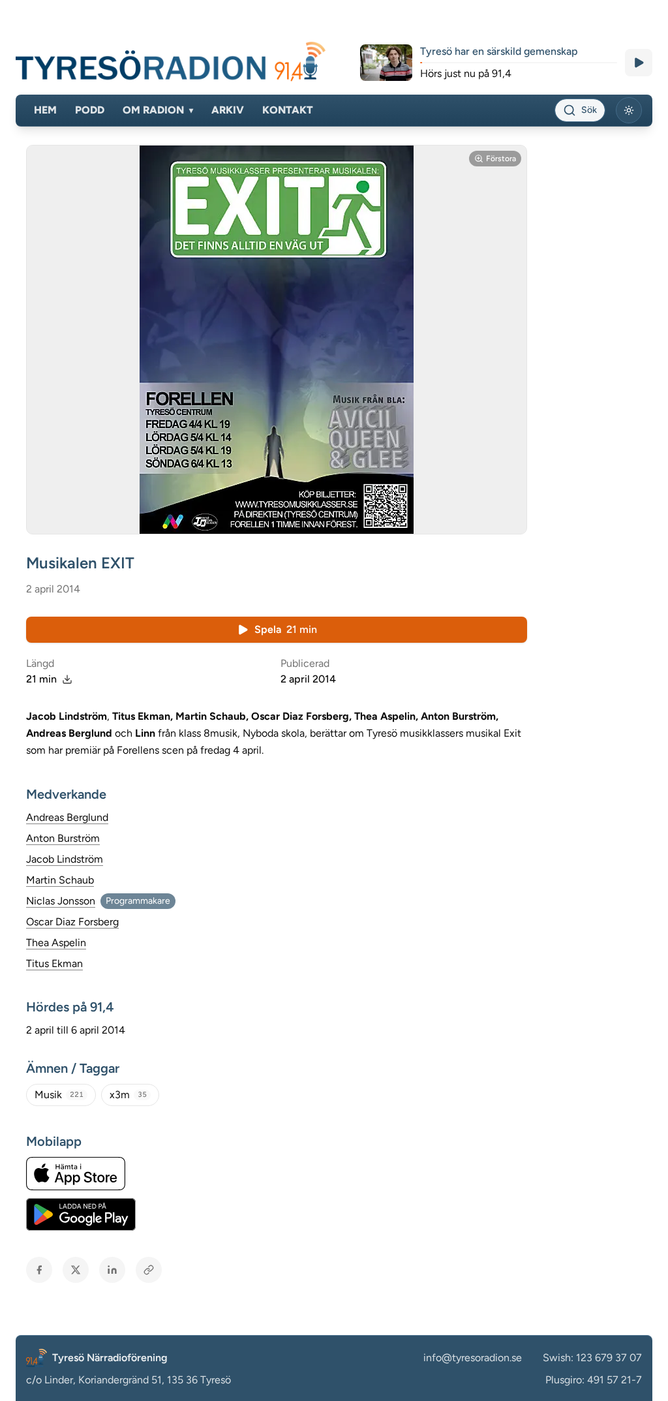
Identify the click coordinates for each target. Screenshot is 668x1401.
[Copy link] (149, 1270)
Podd (89, 110)
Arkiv (227, 110)
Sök (589, 109)
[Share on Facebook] (39, 1270)
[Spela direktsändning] (638, 62)
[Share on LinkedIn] (112, 1270)
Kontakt (287, 110)
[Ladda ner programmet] (67, 679)
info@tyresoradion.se (472, 1357)
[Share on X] (76, 1270)
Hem (45, 110)
